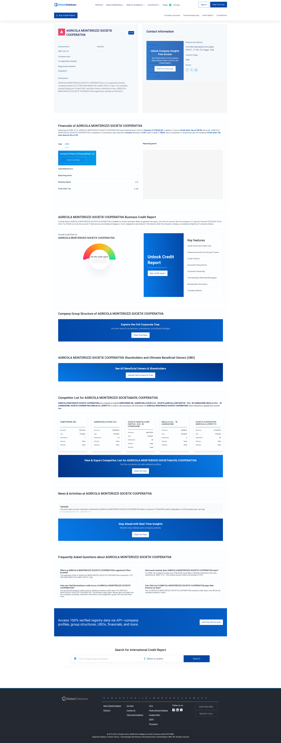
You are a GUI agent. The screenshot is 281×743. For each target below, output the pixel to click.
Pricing (176, 5)
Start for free (73, 160)
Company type (64, 56)
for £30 (99, 260)
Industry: (100, 46)
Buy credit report (157, 273)
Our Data (130, 706)
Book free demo (206, 707)
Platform (99, 5)
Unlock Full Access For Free (140, 375)
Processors (153, 724)
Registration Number (67, 66)
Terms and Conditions (135, 715)
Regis (166, 5)
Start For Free (140, 471)
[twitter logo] (191, 69)
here (59, 408)
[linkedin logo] (196, 69)
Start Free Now (140, 335)
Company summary (172, 15)
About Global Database (112, 706)
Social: (188, 65)
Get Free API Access (211, 622)
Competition (222, 15)
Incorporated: (64, 46)
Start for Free (218, 4)
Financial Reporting (191, 15)
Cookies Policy (154, 715)
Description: (63, 78)
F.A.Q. (151, 706)
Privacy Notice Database (158, 710)
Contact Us (131, 710)
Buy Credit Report (67, 15)
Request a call (206, 714)
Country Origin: (192, 55)
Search (196, 658)
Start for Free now (165, 68)
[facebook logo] (187, 69)
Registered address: (194, 42)
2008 (67, 144)
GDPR (151, 719)
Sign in (204, 4)
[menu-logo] (65, 5)
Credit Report (207, 15)
